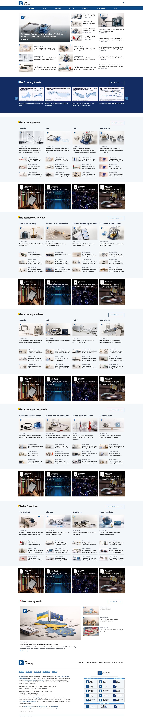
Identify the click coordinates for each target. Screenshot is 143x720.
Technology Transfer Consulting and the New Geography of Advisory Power (57, 533)
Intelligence (101, 8)
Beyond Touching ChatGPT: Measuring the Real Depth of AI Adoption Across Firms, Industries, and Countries (116, 463)
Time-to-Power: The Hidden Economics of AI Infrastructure (89, 455)
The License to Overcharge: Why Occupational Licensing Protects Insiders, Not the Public (89, 361)
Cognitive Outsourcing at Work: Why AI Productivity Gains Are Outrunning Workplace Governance (35, 264)
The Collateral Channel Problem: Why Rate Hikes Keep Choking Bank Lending (111, 30)
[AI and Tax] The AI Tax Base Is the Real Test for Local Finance (89, 263)
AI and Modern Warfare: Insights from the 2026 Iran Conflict (62, 463)
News (45, 8)
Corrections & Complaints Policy (28, 701)
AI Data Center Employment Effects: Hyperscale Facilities (31, 104)
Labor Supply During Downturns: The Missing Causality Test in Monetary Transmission (30, 341)
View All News (115, 123)
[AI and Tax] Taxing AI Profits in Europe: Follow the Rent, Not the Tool (111, 244)
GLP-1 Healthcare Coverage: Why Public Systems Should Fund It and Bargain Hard (110, 341)
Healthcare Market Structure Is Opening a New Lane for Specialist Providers (89, 560)
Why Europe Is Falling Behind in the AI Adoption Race (89, 462)
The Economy (30, 8)
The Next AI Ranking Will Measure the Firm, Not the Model (62, 263)
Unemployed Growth (105, 609)
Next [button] (126, 98)
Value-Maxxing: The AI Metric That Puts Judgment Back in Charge (56, 244)
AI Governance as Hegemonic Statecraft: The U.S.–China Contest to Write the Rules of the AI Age (62, 456)
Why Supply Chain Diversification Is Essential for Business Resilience (89, 23)
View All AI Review (114, 218)
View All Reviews (115, 315)
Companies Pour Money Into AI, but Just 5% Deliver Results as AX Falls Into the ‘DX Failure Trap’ (57, 150)
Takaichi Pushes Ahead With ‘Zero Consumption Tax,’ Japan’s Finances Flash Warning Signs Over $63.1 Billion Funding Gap (85, 60)
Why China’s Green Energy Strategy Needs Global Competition (116, 368)
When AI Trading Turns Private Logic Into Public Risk (89, 255)
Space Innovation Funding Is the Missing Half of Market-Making (58, 341)
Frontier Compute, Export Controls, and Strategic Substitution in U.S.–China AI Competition (82, 437)
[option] (31, 96)
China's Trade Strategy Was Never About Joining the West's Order (83, 341)
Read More (23, 651)
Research (85, 8)
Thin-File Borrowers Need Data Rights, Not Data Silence (62, 367)
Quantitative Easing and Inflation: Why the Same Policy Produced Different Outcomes (35, 368)
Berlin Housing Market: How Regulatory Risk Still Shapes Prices (89, 15)
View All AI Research (114, 410)
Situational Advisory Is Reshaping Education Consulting (61, 544)
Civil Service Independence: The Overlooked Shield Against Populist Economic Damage (89, 353)
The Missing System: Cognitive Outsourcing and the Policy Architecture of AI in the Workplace (58, 436)
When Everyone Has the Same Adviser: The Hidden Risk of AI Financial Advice (83, 244)
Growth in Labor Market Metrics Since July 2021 (111, 103)
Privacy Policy (37, 698)
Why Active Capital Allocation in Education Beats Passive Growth (116, 560)
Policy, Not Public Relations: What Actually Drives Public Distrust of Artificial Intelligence (30, 436)
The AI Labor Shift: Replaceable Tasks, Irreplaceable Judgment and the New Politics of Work (35, 456)
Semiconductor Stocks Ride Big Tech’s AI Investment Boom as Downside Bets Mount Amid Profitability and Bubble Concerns (45, 60)
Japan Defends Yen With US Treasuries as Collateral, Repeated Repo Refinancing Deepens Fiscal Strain (35, 176)
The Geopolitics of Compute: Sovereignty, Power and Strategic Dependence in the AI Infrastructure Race (89, 448)
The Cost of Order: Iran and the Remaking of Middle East (111, 630)
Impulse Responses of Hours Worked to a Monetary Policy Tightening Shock (83, 104)
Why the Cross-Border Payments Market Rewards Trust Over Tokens (109, 533)
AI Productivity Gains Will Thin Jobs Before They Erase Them (35, 271)
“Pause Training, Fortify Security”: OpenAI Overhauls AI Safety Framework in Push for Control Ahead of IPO (45, 49)
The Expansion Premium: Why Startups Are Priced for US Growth (35, 360)
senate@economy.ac (42, 706)
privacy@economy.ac (32, 708)
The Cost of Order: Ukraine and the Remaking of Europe (39, 645)
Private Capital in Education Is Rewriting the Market (116, 544)
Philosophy (29, 672)
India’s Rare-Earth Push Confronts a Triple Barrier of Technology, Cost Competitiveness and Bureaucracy (111, 150)
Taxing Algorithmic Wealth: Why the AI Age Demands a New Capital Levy (116, 271)
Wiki (115, 8)
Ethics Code (37, 672)
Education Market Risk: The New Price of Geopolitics (116, 551)
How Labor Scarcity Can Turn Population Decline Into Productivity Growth (116, 352)
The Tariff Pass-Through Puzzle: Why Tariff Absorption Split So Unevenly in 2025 (85, 68)
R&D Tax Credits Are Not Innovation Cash (61, 359)
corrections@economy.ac (57, 708)
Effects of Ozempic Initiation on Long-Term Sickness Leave (56, 104)
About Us (21, 672)
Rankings (54, 672)
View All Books (113, 602)
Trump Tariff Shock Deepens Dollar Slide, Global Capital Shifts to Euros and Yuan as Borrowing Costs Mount (35, 553)
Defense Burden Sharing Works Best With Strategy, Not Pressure (89, 30)
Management (46, 672)
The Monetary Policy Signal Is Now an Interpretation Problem (89, 271)
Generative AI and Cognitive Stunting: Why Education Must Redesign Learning (110, 436)
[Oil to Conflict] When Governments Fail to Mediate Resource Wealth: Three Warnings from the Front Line (89, 368)
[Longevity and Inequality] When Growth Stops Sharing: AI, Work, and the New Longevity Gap (35, 256)
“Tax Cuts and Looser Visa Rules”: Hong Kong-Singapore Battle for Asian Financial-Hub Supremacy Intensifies (85, 49)
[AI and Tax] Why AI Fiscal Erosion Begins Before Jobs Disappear (116, 263)
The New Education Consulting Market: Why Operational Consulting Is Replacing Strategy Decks (62, 560)
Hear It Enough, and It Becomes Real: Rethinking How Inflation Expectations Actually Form (35, 353)
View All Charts (115, 83)
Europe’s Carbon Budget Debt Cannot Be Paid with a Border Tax (116, 360)
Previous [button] (16, 98)
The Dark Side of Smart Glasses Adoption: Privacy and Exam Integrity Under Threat (45, 68)
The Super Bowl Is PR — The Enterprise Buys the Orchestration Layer (62, 271)
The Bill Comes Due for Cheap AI (63, 255)
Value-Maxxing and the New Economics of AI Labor (35, 447)
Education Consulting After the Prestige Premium (62, 551)
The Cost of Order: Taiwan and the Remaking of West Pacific (109, 620)
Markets (58, 8)
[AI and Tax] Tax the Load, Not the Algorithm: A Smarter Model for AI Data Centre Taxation (116, 256)
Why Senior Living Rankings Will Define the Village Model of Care (89, 552)
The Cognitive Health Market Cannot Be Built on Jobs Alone (84, 533)
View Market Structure (113, 507)
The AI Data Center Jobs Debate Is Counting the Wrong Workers (31, 244)
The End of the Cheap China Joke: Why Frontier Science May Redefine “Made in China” (62, 353)
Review (71, 8)
